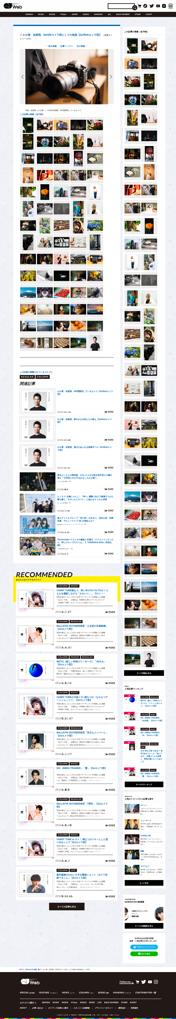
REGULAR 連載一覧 (32, 969)
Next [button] (159, 914)
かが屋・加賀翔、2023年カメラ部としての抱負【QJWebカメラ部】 (62, 34)
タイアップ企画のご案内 (58, 1008)
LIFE (99, 1003)
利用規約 (134, 1008)
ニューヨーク (145, 820)
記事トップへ (67, 45)
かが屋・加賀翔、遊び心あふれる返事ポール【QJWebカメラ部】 (84, 448)
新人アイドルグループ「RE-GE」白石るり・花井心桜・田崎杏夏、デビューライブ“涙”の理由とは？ (85, 519)
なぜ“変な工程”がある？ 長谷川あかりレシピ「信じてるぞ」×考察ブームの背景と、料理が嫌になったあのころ (151, 756)
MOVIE (52, 14)
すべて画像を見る (144, 673)
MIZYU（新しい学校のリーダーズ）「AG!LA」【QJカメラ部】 (81, 663)
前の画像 (52, 45)
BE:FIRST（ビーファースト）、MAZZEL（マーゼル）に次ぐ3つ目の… (151, 841)
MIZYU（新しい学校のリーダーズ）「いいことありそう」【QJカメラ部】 (151, 703)
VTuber (63, 14)
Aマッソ (143, 805)
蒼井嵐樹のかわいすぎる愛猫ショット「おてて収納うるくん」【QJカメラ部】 (82, 876)
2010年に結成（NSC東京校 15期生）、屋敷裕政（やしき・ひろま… (151, 826)
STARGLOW (145, 835)
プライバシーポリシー (104, 1008)
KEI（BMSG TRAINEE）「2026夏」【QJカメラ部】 (151, 719)
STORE (138, 14)
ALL (109, 14)
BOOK (92, 1003)
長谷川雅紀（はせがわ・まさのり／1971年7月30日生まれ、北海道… (151, 857)
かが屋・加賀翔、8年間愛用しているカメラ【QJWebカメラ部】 (85, 392)
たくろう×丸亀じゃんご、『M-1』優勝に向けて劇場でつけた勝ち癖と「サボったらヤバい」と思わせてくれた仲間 (85, 498)
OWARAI (29, 14)
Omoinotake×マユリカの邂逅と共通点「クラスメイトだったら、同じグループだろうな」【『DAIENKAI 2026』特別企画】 (85, 542)
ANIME (75, 14)
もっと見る (144, 883)
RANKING (98, 14)
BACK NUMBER (122, 14)
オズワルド (144, 866)
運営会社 (121, 1008)
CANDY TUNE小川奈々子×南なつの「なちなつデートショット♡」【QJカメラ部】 (82, 699)
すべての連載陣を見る (144, 926)
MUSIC (41, 14)
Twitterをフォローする (146, 947)
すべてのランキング (144, 784)
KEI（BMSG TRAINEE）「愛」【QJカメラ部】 (82, 768)
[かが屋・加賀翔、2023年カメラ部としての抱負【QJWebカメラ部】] (28, 125)
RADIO (83, 1003)
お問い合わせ (37, 1008)
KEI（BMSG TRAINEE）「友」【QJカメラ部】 (150, 733)
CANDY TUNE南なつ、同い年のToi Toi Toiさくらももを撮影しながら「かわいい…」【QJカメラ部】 (82, 592)
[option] (148, 914)
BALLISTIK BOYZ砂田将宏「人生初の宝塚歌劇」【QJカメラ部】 (82, 627)
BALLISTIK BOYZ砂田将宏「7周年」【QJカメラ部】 (82, 805)
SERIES (86, 14)
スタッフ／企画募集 (81, 1008)
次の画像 (81, 45)
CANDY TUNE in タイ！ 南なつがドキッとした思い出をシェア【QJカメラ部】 (82, 841)
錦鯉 (142, 851)
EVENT (149, 14)
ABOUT (23, 1008)
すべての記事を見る (66, 906)
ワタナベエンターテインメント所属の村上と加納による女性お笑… (151, 811)
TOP (20, 969)
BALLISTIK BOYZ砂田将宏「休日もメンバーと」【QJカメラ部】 (82, 734)
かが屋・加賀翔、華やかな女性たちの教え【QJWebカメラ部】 (84, 420)
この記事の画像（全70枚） (32, 114)
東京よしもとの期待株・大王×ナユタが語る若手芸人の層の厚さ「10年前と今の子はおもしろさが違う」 (84, 476)
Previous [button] (127, 914)
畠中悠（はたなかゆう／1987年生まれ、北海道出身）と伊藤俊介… (151, 872)
